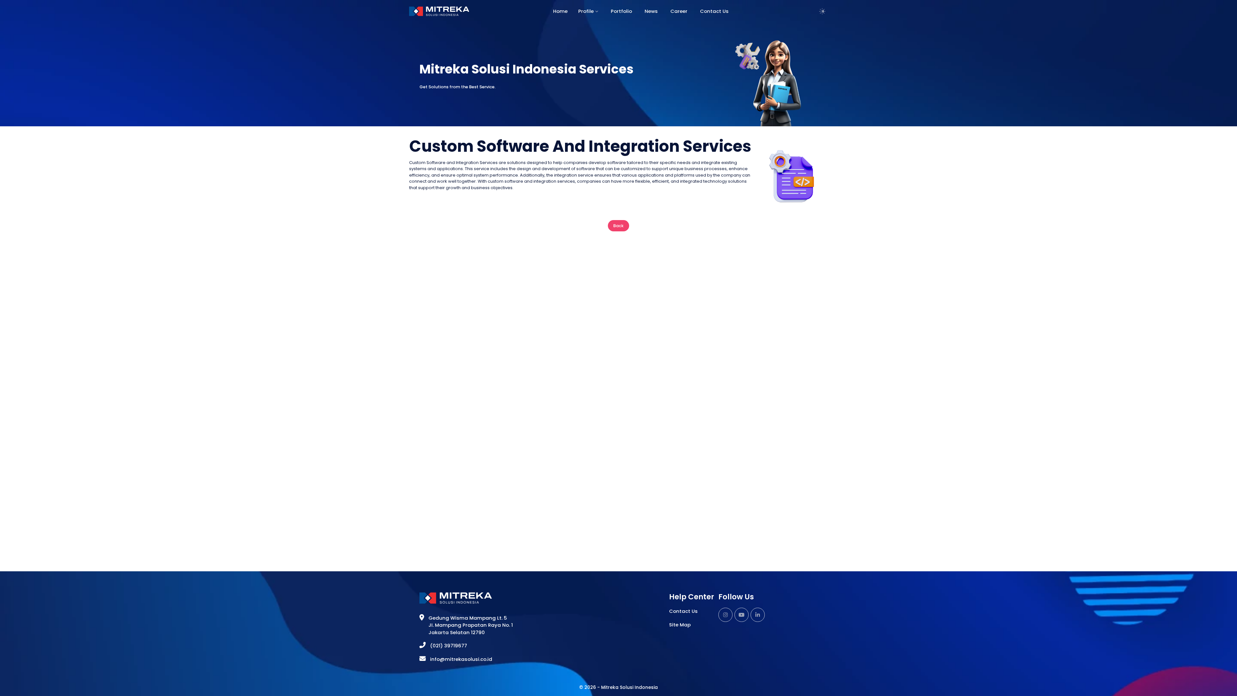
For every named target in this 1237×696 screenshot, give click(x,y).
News (651, 11)
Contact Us (714, 11)
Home (560, 11)
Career (678, 11)
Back (618, 225)
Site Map (680, 624)
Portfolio (621, 11)
